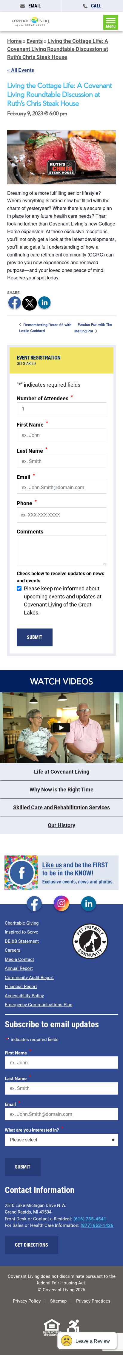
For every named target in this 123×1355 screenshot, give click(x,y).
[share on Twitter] (29, 302)
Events (35, 41)
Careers (12, 950)
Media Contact (19, 959)
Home (14, 41)
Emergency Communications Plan (38, 1004)
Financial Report (21, 986)
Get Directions (31, 1245)
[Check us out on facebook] (34, 904)
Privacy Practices (93, 1301)
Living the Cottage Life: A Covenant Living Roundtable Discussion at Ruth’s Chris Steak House (57, 49)
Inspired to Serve (21, 932)
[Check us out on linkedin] (89, 904)
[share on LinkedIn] (44, 302)
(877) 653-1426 (97, 1225)
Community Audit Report (29, 977)
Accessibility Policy (24, 995)
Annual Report (19, 968)
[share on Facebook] (14, 302)
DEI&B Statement (22, 941)
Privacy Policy (27, 1301)
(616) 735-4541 (89, 1219)
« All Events (20, 69)
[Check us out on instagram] (61, 904)
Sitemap (58, 1301)
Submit (34, 637)
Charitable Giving (22, 923)
